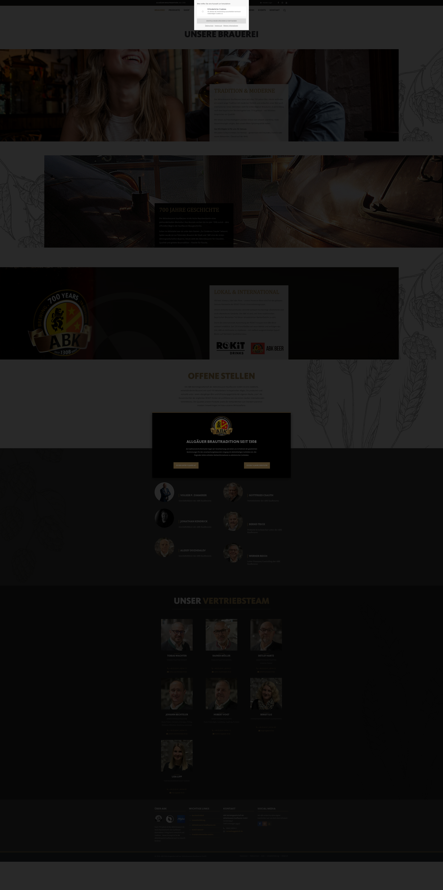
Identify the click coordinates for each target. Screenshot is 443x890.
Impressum (218, 26)
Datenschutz (209, 26)
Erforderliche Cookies (224, 11)
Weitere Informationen (230, 26)
